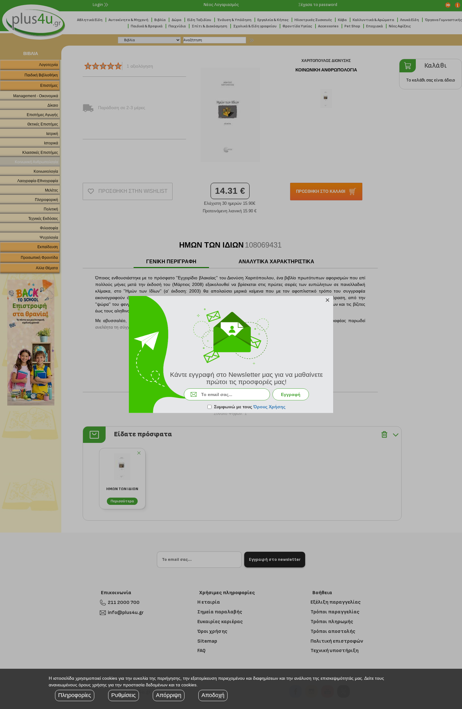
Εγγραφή (290, 394)
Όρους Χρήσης (269, 406)
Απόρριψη (168, 695)
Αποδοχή (212, 695)
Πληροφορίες (74, 695)
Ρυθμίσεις (123, 695)
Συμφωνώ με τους (249, 406)
